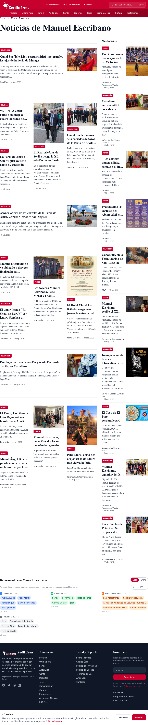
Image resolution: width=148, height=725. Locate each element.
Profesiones (132, 13)
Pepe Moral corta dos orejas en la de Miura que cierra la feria (81, 458)
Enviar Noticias (120, 700)
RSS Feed (43, 702)
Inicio (2, 18)
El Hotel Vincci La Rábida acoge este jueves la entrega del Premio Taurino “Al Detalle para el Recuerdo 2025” (80, 315)
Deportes (78, 13)
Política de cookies (54, 721)
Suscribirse (129, 677)
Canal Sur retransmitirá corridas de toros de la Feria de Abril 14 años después (112, 111)
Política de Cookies (85, 669)
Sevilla (41, 13)
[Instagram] (14, 685)
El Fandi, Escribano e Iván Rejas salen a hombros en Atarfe (14, 417)
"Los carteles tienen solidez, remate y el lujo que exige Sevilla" (112, 166)
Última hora (27, 13)
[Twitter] (9, 685)
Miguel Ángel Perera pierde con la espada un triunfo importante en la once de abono (14, 465)
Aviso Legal (81, 677)
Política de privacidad (132, 686)
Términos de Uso (84, 673)
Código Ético (82, 661)
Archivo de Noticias (48, 698)
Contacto (80, 682)
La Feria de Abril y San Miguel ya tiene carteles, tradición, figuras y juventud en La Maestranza (14, 164)
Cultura (118, 13)
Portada (13, 13)
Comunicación (104, 13)
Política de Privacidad (86, 665)
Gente (66, 13)
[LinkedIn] (19, 685)
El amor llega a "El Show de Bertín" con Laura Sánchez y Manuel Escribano (13, 315)
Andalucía (54, 13)
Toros (89, 13)
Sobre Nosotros (83, 657)
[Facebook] (3, 685)
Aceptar (139, 717)
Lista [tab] (135, 579)
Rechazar (123, 717)
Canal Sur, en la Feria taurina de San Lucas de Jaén (112, 260)
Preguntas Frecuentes (124, 696)
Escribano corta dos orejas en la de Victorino (112, 58)
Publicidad (118, 692)
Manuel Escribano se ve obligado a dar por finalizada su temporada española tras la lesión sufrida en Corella (14, 273)
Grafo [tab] (143, 579)
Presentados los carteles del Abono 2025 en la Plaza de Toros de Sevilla (112, 214)
